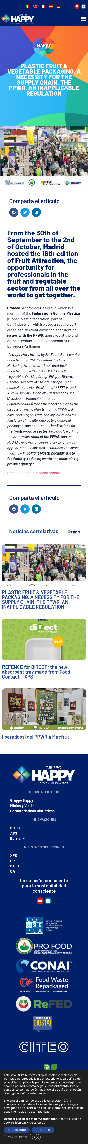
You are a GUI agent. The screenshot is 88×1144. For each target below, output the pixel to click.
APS (13, 833)
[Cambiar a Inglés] (35, 6)
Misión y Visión (22, 805)
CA (12, 871)
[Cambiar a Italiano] (27, 6)
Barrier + (17, 838)
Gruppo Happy (21, 800)
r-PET (15, 866)
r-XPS (15, 828)
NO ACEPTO (43, 1129)
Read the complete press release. (34, 472)
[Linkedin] (83, 6)
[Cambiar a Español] (51, 6)
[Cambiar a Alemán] (58, 6)
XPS (13, 855)
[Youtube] (76, 6)
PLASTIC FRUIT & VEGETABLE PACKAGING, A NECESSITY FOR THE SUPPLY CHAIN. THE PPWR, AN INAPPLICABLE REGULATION (40, 599)
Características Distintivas (32, 811)
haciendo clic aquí (50, 1089)
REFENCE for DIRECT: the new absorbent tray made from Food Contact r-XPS (36, 672)
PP (12, 861)
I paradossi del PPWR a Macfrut (35, 737)
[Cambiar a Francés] (43, 6)
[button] (13, 212)
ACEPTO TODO (17, 1129)
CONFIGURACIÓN (18, 1137)
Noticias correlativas (33, 531)
